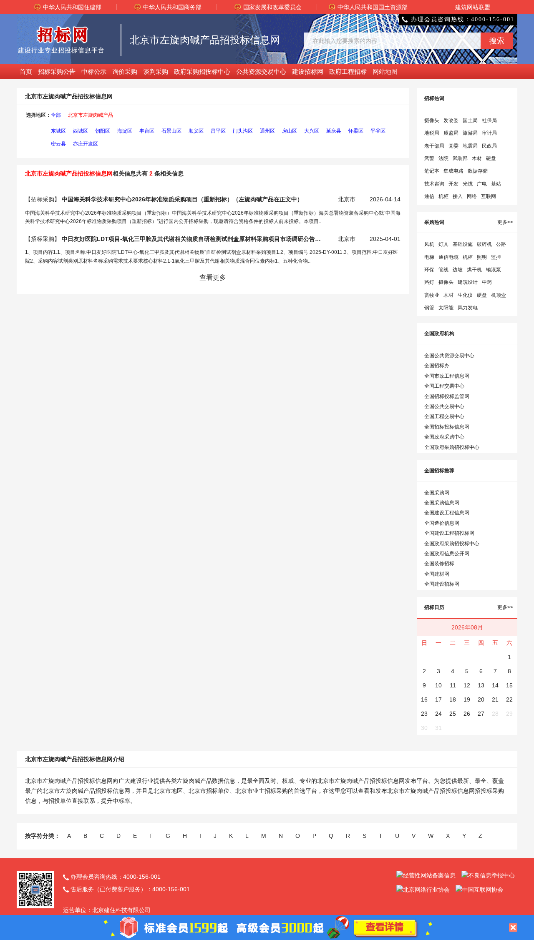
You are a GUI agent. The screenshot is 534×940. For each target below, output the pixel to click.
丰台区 (146, 131)
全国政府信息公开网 (446, 553)
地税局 (431, 133)
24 (438, 713)
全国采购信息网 (441, 503)
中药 (487, 282)
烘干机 (474, 270)
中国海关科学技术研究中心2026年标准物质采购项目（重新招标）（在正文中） (182, 199)
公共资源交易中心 (261, 71)
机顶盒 (498, 295)
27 (481, 713)
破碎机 (484, 244)
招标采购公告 (57, 71)
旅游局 (470, 133)
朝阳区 (102, 131)
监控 (496, 257)
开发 (453, 184)
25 (452, 713)
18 (452, 699)
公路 (501, 244)
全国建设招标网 (441, 584)
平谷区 (377, 131)
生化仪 (465, 295)
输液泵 (493, 270)
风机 (429, 244)
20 (481, 699)
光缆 (468, 184)
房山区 (289, 131)
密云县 (58, 144)
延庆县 (333, 131)
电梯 (429, 257)
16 (424, 699)
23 (424, 713)
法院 (443, 158)
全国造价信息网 (441, 523)
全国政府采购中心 (444, 437)
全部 (56, 115)
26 (466, 713)
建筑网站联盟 (472, 7)
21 (495, 699)
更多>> (505, 222)
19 (466, 699)
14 (495, 685)
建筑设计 (468, 282)
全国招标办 (436, 365)
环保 (429, 270)
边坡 (458, 270)
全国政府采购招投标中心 (451, 447)
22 (509, 699)
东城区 (58, 131)
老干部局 (434, 146)
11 (453, 685)
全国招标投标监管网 (446, 396)
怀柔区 (355, 131)
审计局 (489, 133)
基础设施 (463, 244)
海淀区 (124, 131)
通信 (429, 196)
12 (466, 685)
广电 (482, 184)
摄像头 (431, 120)
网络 (472, 196)
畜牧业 (431, 295)
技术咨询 (434, 184)
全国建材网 (436, 574)
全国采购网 (436, 493)
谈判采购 (155, 71)
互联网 (488, 196)
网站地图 (385, 71)
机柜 (443, 196)
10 (438, 685)
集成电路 (453, 171)
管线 (443, 270)
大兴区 (311, 131)
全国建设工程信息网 (446, 513)
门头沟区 (243, 131)
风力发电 (468, 308)
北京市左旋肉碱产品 (90, 115)
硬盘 (491, 158)
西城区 (80, 131)
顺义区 (196, 131)
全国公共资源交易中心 (449, 355)
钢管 (429, 308)
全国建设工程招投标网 (449, 533)
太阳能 (445, 308)
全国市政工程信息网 (446, 376)
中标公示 (93, 71)
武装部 (460, 158)
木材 (477, 158)
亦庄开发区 (85, 144)
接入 (458, 196)
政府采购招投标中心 (202, 71)
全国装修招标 (439, 564)
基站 (496, 184)
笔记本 (431, 171)
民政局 (489, 146)
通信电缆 (448, 257)
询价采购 (124, 71)
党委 (453, 146)
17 (438, 699)
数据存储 (478, 171)
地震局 (470, 146)
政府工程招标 (348, 71)
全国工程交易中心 (444, 386)
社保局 (489, 120)
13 (481, 685)
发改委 (450, 120)
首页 (26, 71)
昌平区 (218, 131)
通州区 (267, 131)
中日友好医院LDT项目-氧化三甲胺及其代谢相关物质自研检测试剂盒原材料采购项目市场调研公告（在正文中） (193, 239)
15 (509, 685)
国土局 (470, 120)
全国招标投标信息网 (446, 427)
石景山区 (171, 131)
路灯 (429, 282)
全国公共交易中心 (444, 406)
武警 (429, 158)
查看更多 (212, 277)
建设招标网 (307, 71)
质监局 (450, 133)
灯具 (443, 244)
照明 (482, 257)
